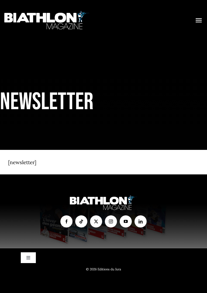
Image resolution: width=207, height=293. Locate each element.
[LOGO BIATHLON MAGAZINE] (47, 13)
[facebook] (66, 221)
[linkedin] (140, 221)
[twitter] (96, 221)
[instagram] (111, 221)
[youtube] (126, 221)
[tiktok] (81, 221)
